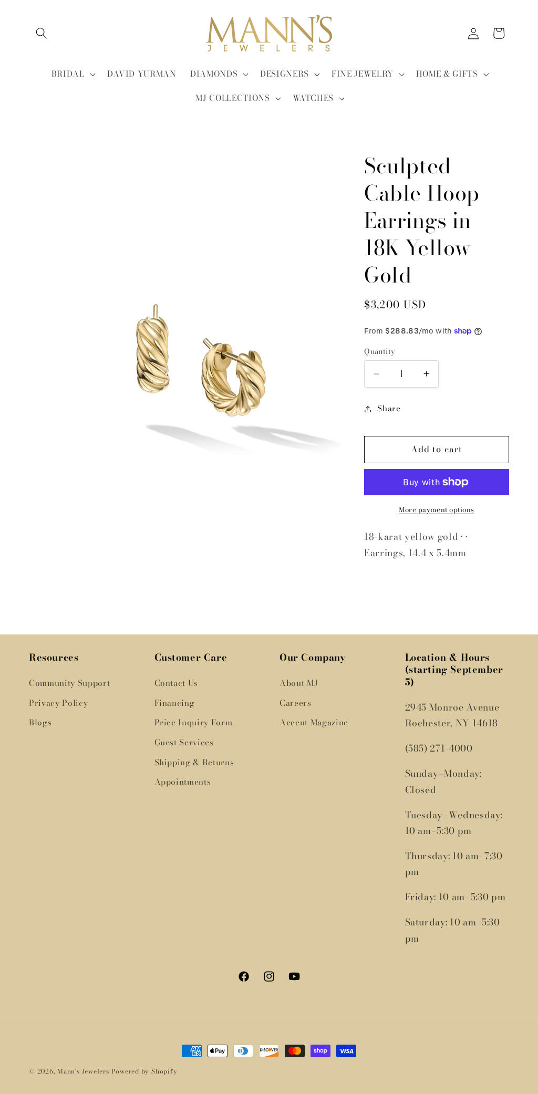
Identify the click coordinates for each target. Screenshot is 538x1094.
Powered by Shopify (144, 1071)
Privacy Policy (58, 703)
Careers (296, 703)
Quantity (380, 351)
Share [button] (388, 408)
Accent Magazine (314, 722)
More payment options (436, 510)
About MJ (299, 683)
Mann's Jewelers (83, 1071)
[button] (41, 33)
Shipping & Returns (194, 762)
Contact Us (176, 683)
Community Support (69, 683)
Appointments (182, 782)
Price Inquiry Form (193, 722)
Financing (174, 703)
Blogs (40, 722)
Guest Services (184, 742)
